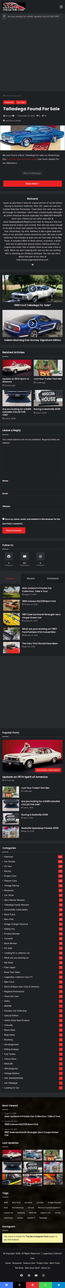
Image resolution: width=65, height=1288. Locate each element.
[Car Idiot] (32, 1180)
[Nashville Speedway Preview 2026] (10, 832)
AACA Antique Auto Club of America (21, 986)
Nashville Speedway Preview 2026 (39, 828)
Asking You (9, 929)
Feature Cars (10, 881)
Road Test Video (12, 972)
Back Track (9, 914)
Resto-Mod (9, 1030)
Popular (10, 578)
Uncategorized (11, 1044)
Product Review (12, 933)
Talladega (43, 1218)
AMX (6, 1202)
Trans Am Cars (11, 996)
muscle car (8, 1213)
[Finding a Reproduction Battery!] (12, 1179)
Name (6, 480)
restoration (8, 1218)
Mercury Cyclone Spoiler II (49, 1207)
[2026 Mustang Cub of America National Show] (53, 1179)
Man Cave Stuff (32, 1268)
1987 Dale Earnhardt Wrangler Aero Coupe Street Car (41, 616)
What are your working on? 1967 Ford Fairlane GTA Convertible (39, 630)
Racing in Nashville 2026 (47, 409)
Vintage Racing (11, 885)
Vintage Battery (12, 1073)
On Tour (8, 866)
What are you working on (16, 958)
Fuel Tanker (10, 1054)
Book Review (10, 943)
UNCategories (11, 1068)
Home (8, 95)
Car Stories (9, 861)
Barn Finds (55, 1263)
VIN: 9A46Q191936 (13, 1078)
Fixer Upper (9, 967)
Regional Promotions (14, 991)
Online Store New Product (16, 1020)
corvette (40, 1202)
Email (5, 493)
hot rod (31, 1207)
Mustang (8, 1039)
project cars (46, 1213)
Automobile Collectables (16, 909)
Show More (32, 183)
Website (6, 506)
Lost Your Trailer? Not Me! (48, 378)
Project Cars (10, 876)
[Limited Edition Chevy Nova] (32, 1155)
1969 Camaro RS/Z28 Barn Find (39, 601)
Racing (7, 871)
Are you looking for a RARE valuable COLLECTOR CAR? (33, 16)
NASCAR (8, 1063)
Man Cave (9, 982)
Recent (31, 578)
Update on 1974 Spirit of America (15, 380)
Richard (8, 116)
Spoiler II (31, 1218)
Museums (9, 890)
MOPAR (7, 1006)
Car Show (9, 895)
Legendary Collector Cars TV (18, 977)
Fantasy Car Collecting (15, 1011)
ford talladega (33, 173)
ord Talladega (10, 1083)
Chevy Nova (10, 1059)
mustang (21, 1213)
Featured (17, 95)
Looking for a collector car (17, 953)
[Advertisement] (32, 56)
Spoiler (20, 1218)
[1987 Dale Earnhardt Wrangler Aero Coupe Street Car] (11, 619)
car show (28, 1202)
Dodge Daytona (54, 1202)
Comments (53, 578)
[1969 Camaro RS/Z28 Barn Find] (11, 605)
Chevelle (8, 1025)
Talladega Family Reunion (16, 905)
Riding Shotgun (11, 1049)
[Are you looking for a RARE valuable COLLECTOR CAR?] (16, 398)
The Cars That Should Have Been (40, 643)
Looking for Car (11, 1088)
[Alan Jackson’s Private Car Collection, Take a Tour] (11, 592)
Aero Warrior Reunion (14, 900)
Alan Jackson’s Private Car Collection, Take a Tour (37, 590)
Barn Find (8, 919)
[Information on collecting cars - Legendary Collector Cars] (13, 6)
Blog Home (9, 1035)
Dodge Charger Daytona (16, 924)
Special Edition (11, 1015)
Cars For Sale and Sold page (22, 159)
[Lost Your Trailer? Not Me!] (48, 368)
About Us (45, 1268)
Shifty (7, 1001)
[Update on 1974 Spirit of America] (16, 368)
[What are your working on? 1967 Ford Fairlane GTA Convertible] (11, 633)
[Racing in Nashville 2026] (48, 398)
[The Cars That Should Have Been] (11, 647)
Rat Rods (8, 962)
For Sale (21, 102)
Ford (6, 1207)
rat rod (57, 1213)
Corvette (8, 938)
